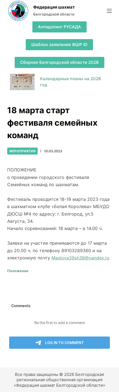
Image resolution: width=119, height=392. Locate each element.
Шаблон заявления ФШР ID (59, 44)
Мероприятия (22, 151)
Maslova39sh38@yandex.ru (80, 258)
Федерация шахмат (54, 7)
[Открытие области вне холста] (109, 10)
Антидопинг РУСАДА (59, 26)
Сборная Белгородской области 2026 (59, 62)
